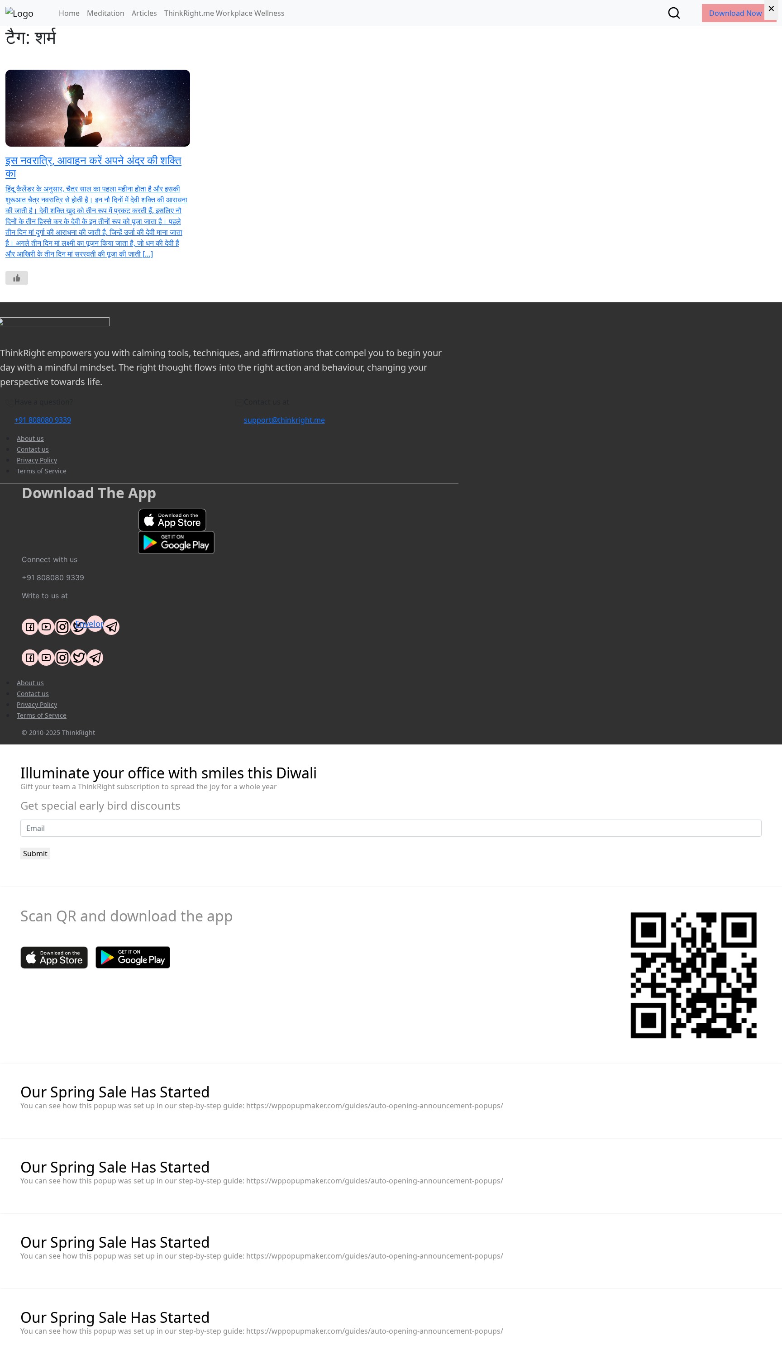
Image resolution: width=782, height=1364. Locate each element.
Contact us (33, 449)
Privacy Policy (37, 460)
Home (69, 13)
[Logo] (19, 13)
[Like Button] (16, 278)
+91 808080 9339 (42, 420)
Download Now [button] (736, 13)
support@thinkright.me (284, 420)
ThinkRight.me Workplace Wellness (224, 13)
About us (30, 438)
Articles (144, 13)
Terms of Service (42, 471)
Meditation (105, 13)
